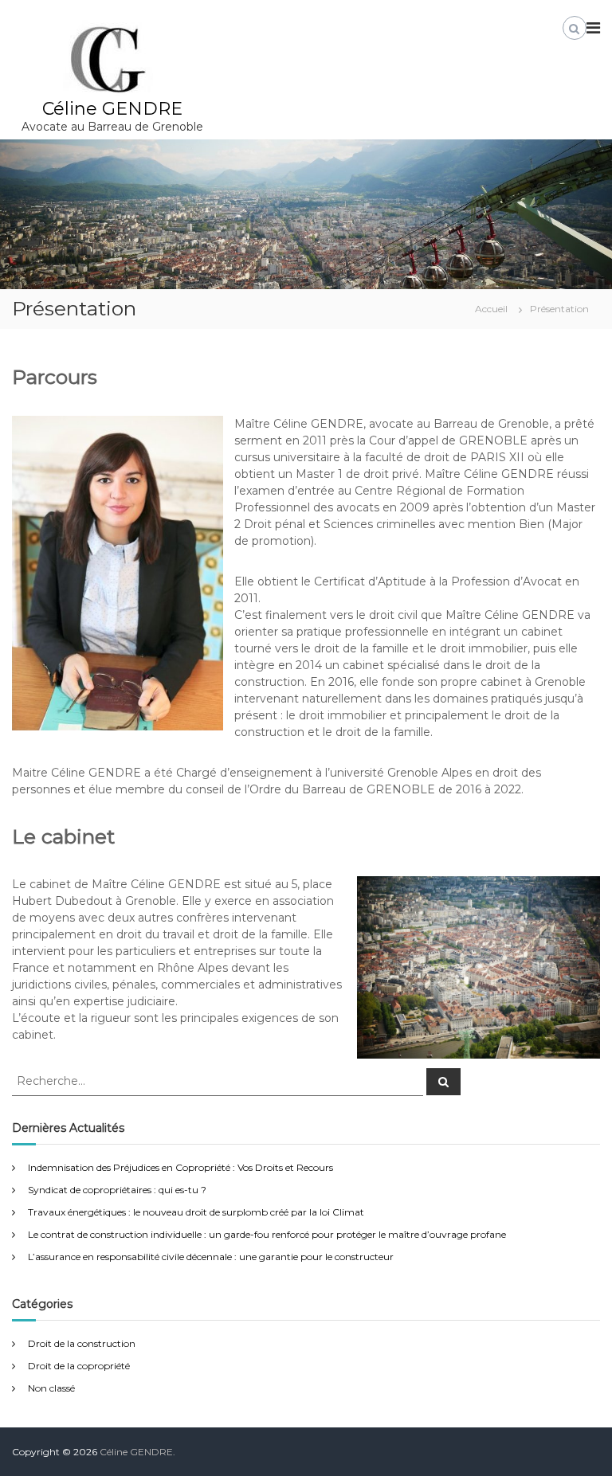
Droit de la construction (81, 1343)
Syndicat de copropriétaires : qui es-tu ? (117, 1190)
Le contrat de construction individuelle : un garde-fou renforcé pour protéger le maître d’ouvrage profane (267, 1234)
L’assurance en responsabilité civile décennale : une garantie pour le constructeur (211, 1257)
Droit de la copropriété (79, 1366)
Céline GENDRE (112, 108)
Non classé (51, 1388)
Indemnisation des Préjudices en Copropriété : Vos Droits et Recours (180, 1167)
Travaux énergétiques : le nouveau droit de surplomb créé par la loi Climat (196, 1212)
